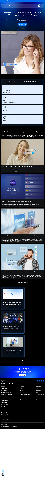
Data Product (4, 414)
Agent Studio (4, 402)
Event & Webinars (40, 394)
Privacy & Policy (4, 424)
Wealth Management (25, 394)
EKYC (2, 411)
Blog (37, 392)
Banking (21, 388)
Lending (21, 390)
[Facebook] (39, 380)
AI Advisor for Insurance (6, 394)
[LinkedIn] (37, 380)
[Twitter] (41, 380)
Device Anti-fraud (5, 412)
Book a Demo (22, 24)
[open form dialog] (3, 471)
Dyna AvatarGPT (5, 406)
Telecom (22, 396)
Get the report (35, 0)
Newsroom (38, 390)
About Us (38, 388)
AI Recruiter (4, 396)
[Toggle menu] (42, 5)
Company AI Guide (5, 390)
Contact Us (22, 28)
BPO (21, 399)
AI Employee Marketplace (7, 398)
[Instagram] (43, 380)
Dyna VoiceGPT (5, 404)
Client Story (38, 396)
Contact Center (23, 398)
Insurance (22, 392)
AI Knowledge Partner (6, 392)
